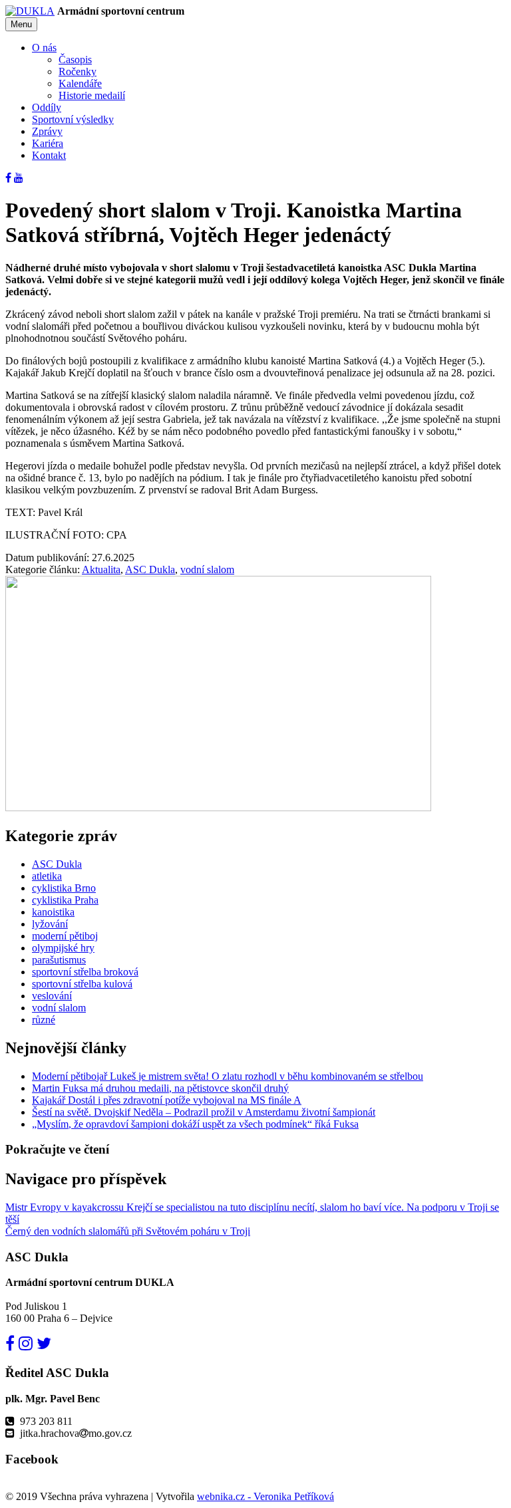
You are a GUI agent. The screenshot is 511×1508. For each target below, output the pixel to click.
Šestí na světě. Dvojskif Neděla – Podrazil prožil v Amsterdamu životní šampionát (203, 1112)
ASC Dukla (150, 569)
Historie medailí (92, 95)
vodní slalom (207, 569)
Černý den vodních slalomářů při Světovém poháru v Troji (127, 1231)
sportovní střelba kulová (82, 983)
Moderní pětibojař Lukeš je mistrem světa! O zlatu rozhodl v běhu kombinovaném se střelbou (227, 1076)
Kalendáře (80, 83)
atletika (47, 876)
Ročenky (77, 71)
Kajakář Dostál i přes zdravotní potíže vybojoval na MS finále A (166, 1100)
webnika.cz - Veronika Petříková (265, 1496)
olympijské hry (63, 947)
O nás (44, 47)
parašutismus (59, 959)
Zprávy (47, 131)
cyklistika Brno (64, 888)
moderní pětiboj (65, 936)
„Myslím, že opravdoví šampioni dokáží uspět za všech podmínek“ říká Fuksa (195, 1124)
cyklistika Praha (65, 900)
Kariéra (47, 143)
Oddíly (46, 107)
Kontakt (49, 155)
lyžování (50, 924)
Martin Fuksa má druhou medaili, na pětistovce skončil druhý (160, 1088)
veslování (52, 995)
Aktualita (101, 569)
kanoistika (53, 912)
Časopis (75, 59)
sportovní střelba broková (85, 971)
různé (43, 1019)
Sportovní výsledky (73, 119)
